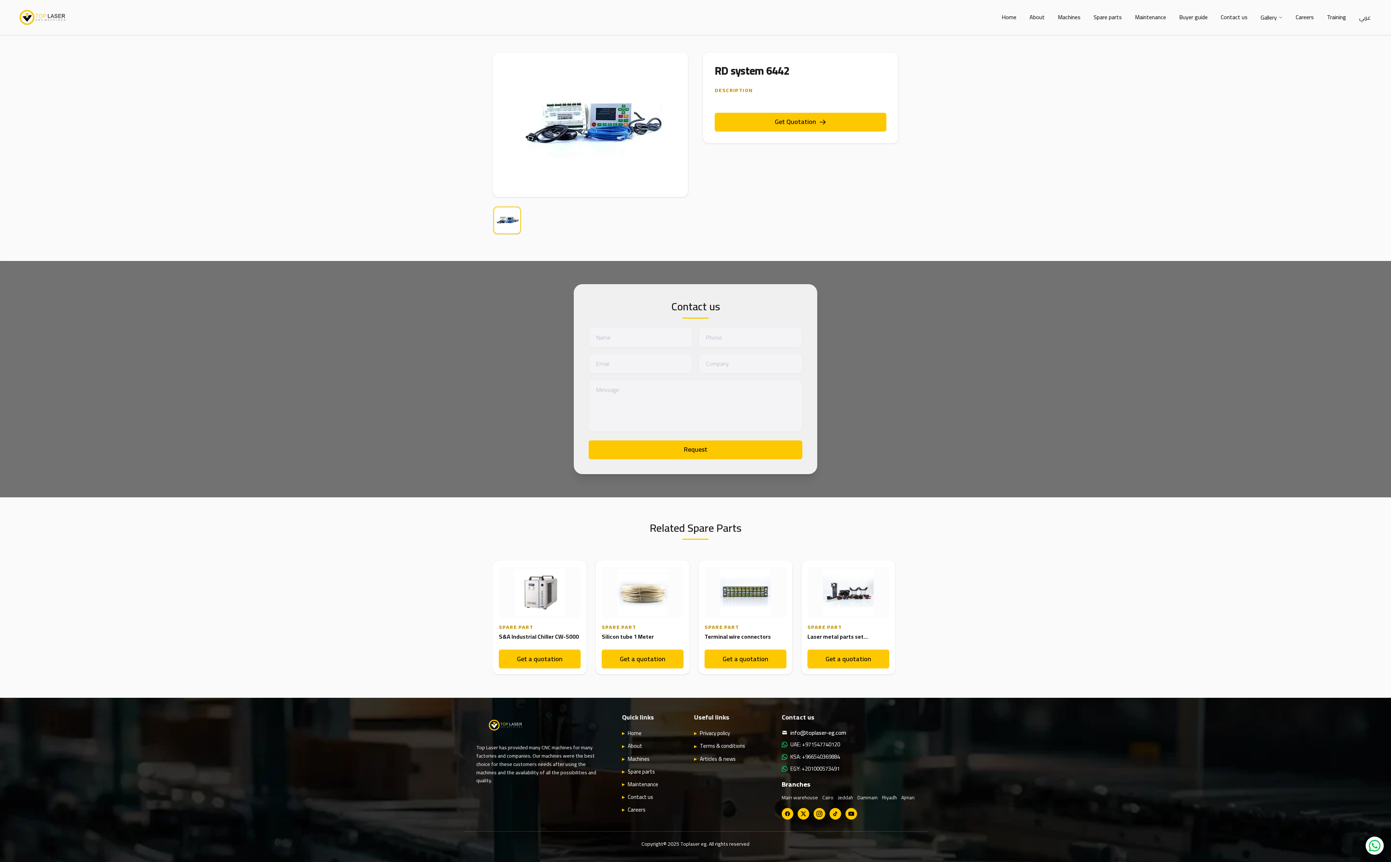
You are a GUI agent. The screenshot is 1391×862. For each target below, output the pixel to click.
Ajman (908, 797)
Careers (1305, 17)
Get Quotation (795, 122)
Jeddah (845, 797)
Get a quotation (540, 659)
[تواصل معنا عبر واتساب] (1375, 846)
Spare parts (1108, 17)
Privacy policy (715, 733)
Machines (1069, 17)
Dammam (867, 797)
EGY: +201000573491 (815, 769)
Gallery (1269, 17)
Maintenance (1150, 17)
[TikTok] (835, 814)
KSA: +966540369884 (815, 757)
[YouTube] (851, 814)
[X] (803, 814)
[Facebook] (787, 814)
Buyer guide (1193, 17)
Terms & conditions (722, 746)
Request (695, 449)
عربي (1365, 17)
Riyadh (889, 797)
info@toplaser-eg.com (818, 732)
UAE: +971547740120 (815, 744)
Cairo (828, 797)
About (1037, 17)
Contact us (1234, 17)
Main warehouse (800, 797)
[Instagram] (819, 814)
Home (1009, 17)
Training (1336, 17)
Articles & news (718, 759)
